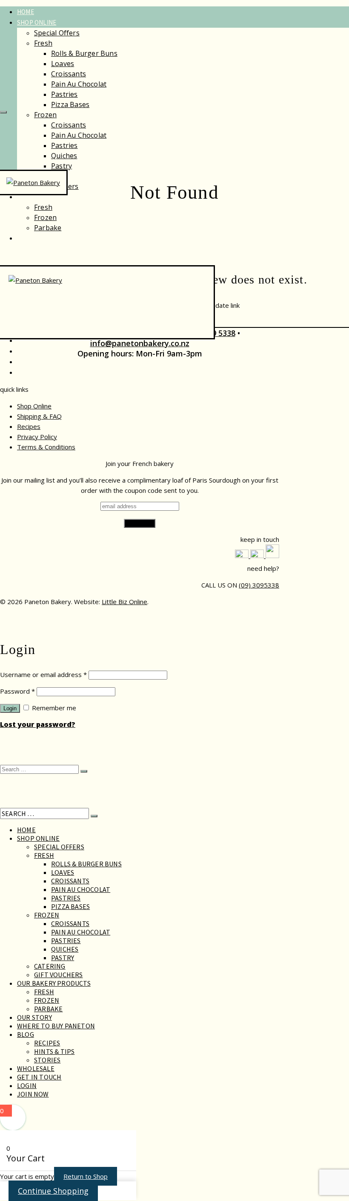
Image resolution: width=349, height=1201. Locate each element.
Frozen (45, 114)
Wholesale (34, 351)
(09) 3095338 (259, 585)
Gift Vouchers (58, 974)
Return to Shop (85, 1176)
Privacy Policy (37, 436)
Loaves (62, 63)
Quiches (64, 155)
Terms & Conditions (46, 447)
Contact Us (35, 362)
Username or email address (43, 674)
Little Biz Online (124, 601)
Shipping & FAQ (39, 416)
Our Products (40, 197)
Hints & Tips (54, 1051)
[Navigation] (3, 112)
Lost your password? (37, 724)
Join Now (33, 1094)
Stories (47, 1060)
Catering (50, 966)
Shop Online (36, 22)
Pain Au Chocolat (78, 84)
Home (25, 12)
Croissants (68, 73)
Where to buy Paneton (56, 1026)
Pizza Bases (70, 104)
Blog (25, 1034)
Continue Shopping (53, 1191)
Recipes (29, 340)
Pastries (64, 94)
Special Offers (57, 33)
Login (10, 708)
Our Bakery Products (54, 983)
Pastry (61, 166)
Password (17, 691)
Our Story (33, 238)
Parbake (47, 227)
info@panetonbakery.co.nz (139, 343)
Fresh (43, 43)
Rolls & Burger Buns (84, 53)
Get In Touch (39, 1077)
